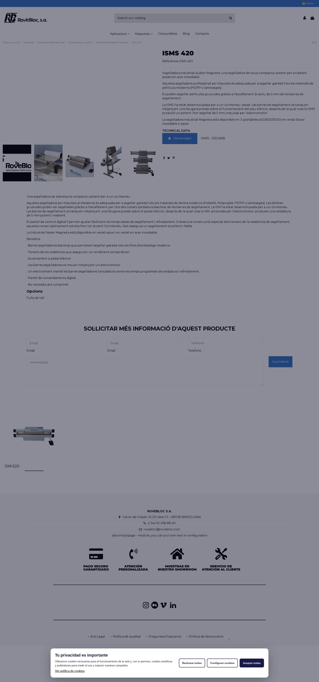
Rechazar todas (192, 663)
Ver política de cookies (70, 671)
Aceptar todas (252, 663)
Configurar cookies (222, 663)
